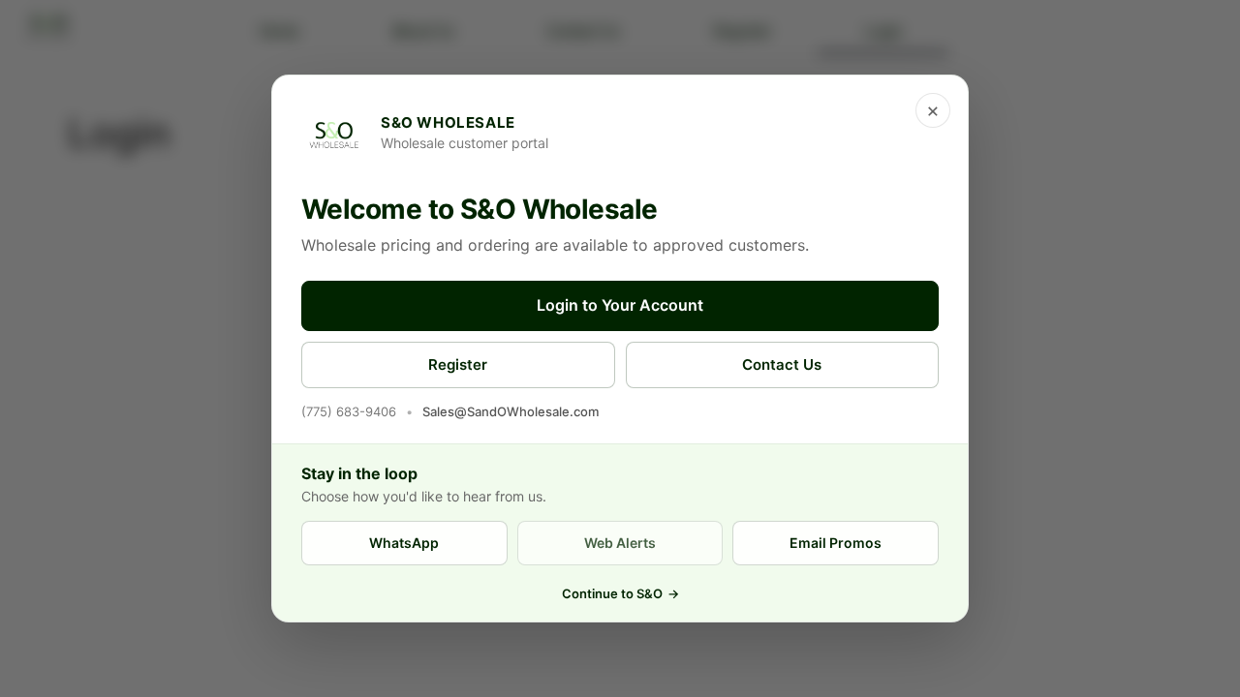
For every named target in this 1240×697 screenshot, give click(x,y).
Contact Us (782, 364)
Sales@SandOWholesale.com (510, 411)
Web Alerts (620, 542)
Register (457, 364)
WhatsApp (404, 542)
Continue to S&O (620, 593)
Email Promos (836, 542)
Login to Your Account (620, 305)
